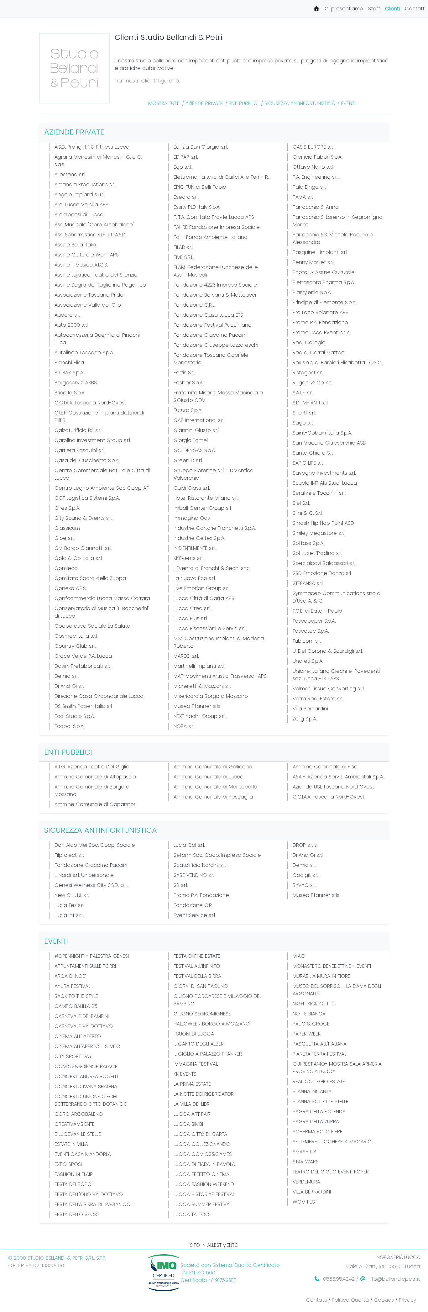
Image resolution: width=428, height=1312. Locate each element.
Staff (374, 8)
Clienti (392, 8)
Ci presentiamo (344, 8)
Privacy (407, 1300)
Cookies (384, 1300)
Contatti (415, 8)
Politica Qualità (350, 1300)
